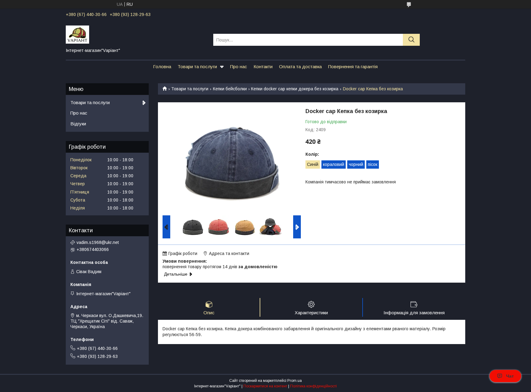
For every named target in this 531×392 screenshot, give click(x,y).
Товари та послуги (197, 66)
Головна (162, 66)
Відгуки (78, 123)
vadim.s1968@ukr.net (98, 242)
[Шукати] (411, 40)
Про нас (238, 66)
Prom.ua (294, 380)
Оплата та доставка (300, 66)
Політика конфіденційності (313, 386)
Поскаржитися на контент (265, 386)
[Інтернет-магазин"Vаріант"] (136, 34)
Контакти (263, 66)
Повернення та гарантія (353, 66)
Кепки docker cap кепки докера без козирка (294, 88)
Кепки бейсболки (230, 88)
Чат (510, 376)
